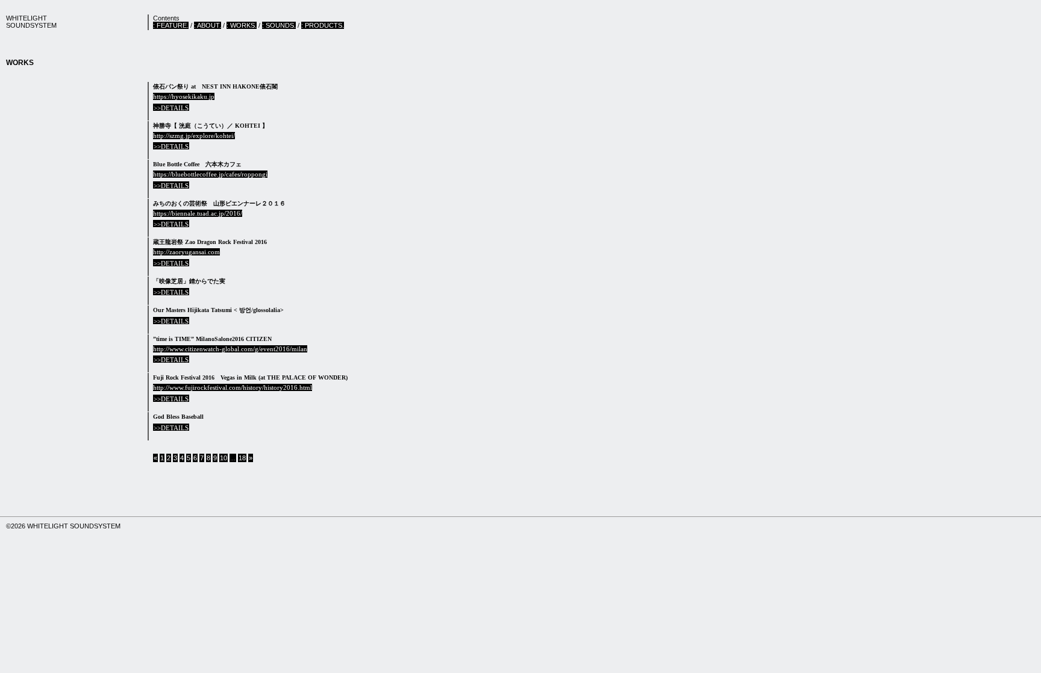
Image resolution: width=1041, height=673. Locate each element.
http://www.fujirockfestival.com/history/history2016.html (232, 387)
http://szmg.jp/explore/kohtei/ (194, 135)
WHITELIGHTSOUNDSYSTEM (31, 21)
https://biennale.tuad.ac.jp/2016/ (197, 213)
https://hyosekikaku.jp (183, 96)
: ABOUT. (207, 25)
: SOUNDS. (279, 25)
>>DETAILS (171, 107)
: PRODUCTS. (322, 25)
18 (242, 458)
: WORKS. (242, 25)
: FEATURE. (171, 25)
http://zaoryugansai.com (186, 251)
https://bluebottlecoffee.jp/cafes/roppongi (210, 174)
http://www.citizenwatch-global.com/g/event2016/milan (230, 348)
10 (223, 458)
